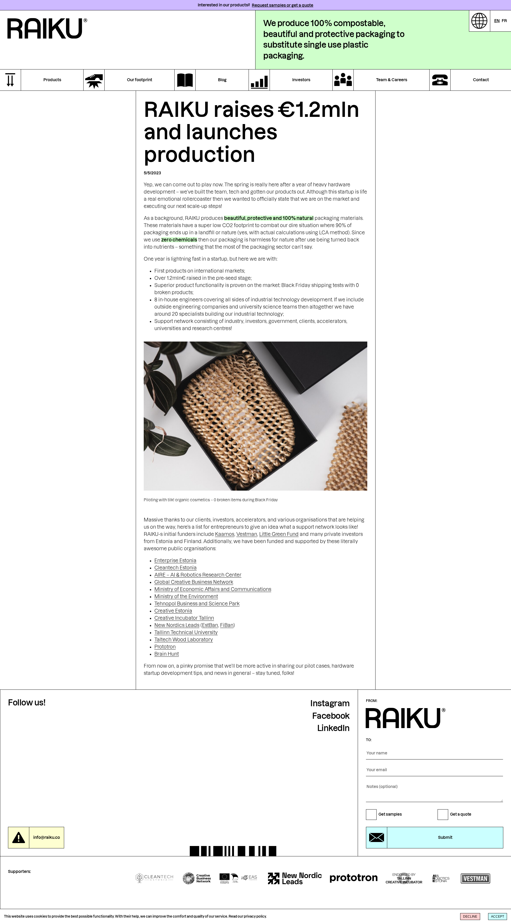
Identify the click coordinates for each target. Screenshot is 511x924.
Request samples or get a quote (282, 5)
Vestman (246, 534)
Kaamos (224, 534)
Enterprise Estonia (175, 560)
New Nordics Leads (176, 625)
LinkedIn (333, 728)
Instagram (330, 703)
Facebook (331, 716)
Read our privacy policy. (248, 916)
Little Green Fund (279, 534)
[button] (434, 835)
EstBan (210, 625)
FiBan (226, 625)
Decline (470, 916)
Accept (497, 916)
